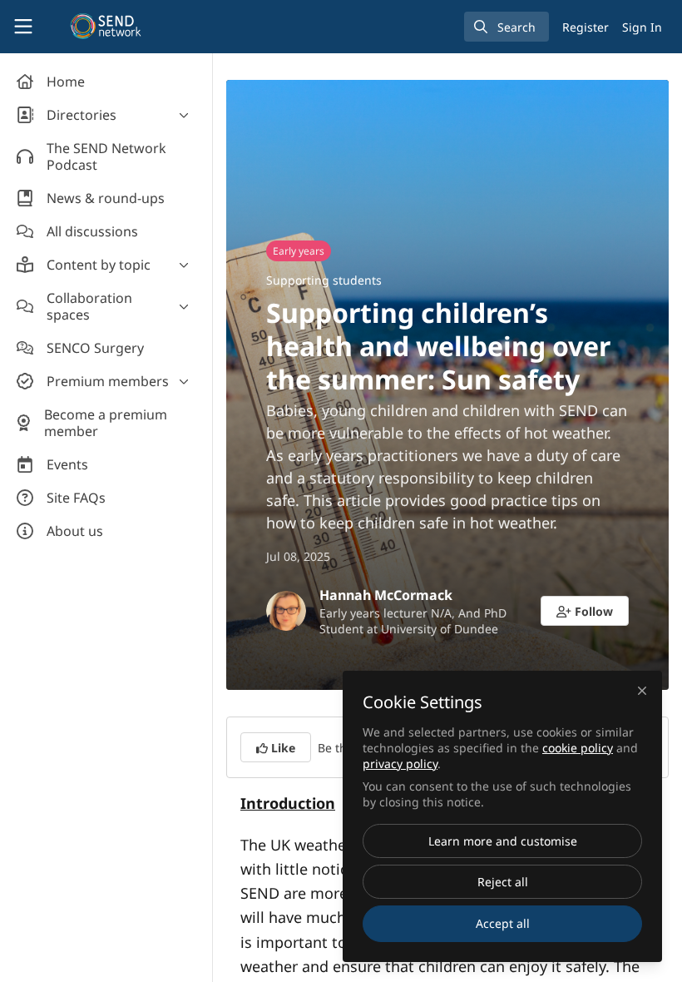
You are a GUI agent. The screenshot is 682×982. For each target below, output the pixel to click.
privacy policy (400, 763)
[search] (506, 27)
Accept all (503, 923)
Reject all (502, 882)
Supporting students (324, 280)
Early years (298, 251)
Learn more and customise (502, 841)
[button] (585, 611)
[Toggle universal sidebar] (23, 26)
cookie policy (577, 748)
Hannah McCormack (385, 595)
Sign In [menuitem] (642, 27)
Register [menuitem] (585, 27)
